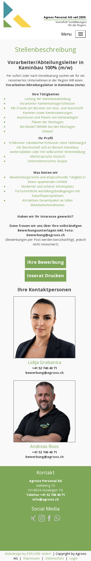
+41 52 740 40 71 (44, 368)
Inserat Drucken (45, 276)
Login (73, 558)
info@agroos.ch (45, 499)
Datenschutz (54, 558)
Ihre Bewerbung (45, 262)
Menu (66, 34)
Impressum (31, 558)
